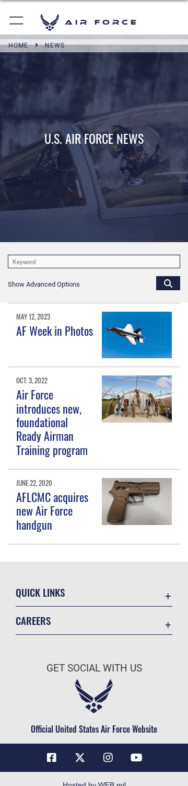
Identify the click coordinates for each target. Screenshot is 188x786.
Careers (33, 620)
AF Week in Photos (54, 330)
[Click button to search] (168, 283)
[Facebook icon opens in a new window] (52, 758)
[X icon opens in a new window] (80, 758)
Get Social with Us (94, 668)
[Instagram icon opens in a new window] (108, 758)
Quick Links (40, 592)
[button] (17, 22)
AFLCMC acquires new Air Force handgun (52, 510)
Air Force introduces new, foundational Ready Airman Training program (52, 422)
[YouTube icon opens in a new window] (136, 758)
